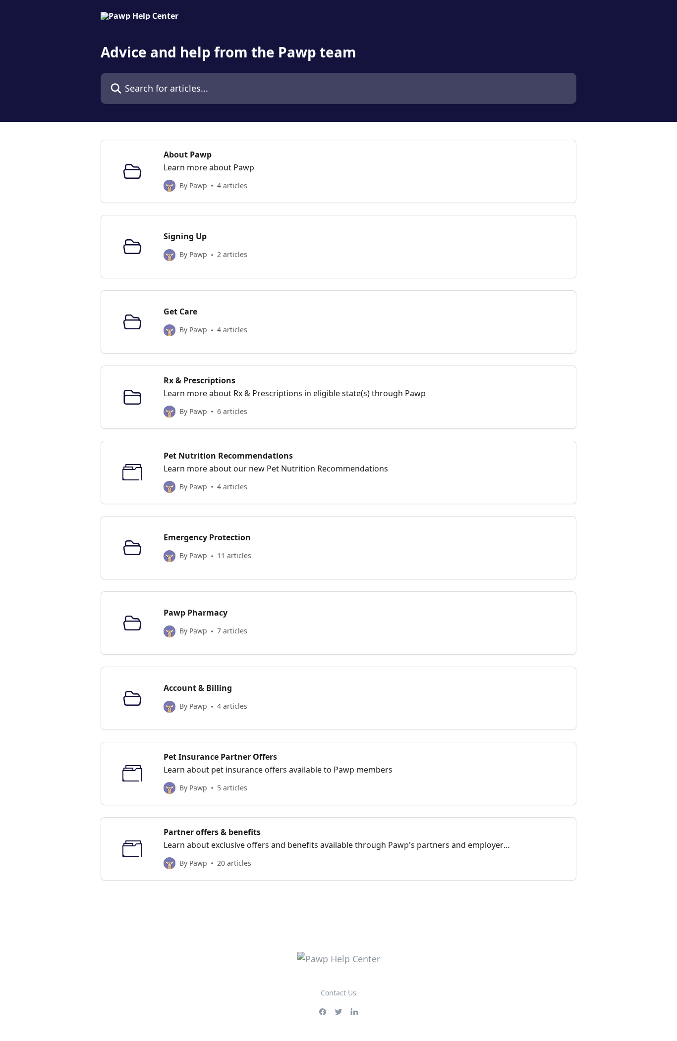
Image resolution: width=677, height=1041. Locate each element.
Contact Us (338, 992)
